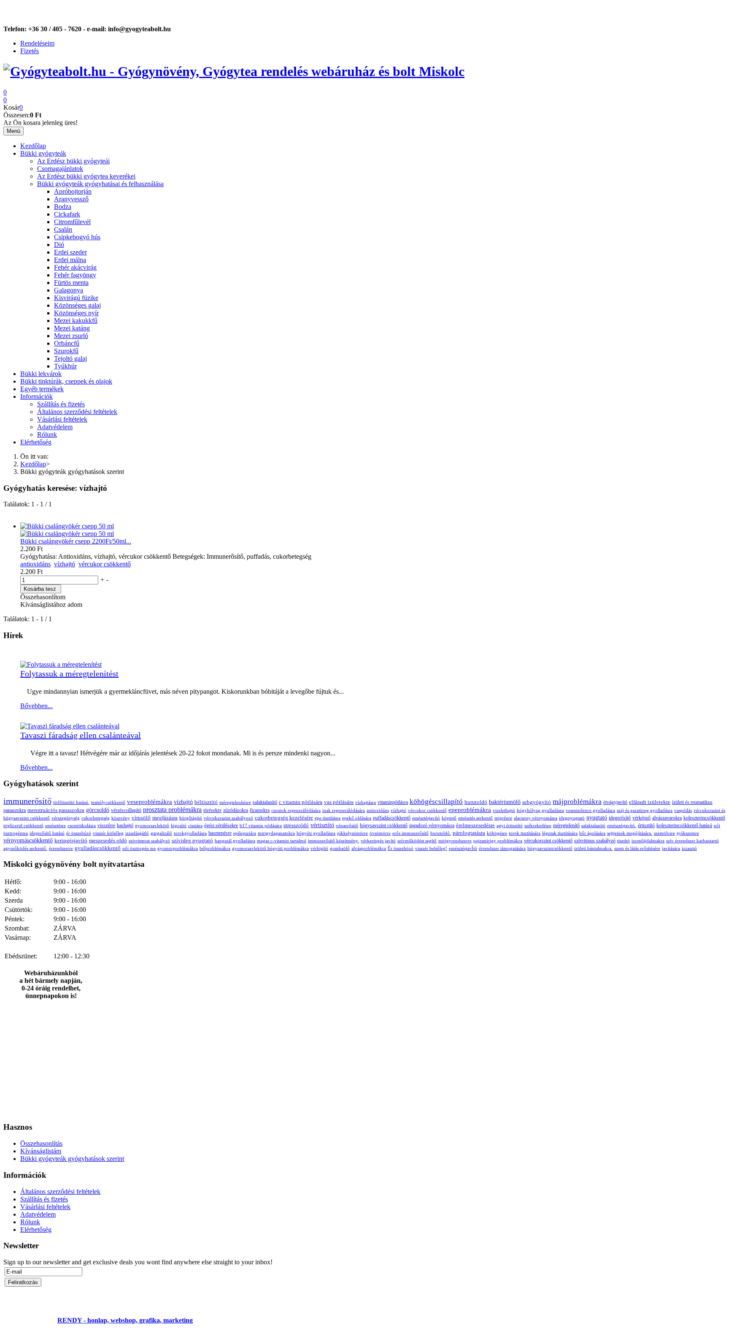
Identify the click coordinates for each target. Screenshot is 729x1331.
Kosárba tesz (40, 589)
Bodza (62, 206)
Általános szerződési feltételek (77, 411)
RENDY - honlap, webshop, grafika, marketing (125, 1320)
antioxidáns (35, 564)
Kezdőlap (33, 145)
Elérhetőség (35, 442)
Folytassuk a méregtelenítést (69, 673)
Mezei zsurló (71, 335)
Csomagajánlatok (60, 168)
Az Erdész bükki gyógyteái (73, 161)
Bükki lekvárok (41, 373)
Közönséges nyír (76, 313)
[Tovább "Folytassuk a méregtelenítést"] (61, 664)
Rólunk (47, 434)
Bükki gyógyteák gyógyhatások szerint (72, 1158)
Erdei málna (70, 259)
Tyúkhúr (65, 366)
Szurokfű (66, 350)
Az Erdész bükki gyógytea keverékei (86, 176)
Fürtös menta (71, 282)
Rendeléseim (37, 43)
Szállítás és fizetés (61, 404)
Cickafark (67, 214)
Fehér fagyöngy (75, 275)
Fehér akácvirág (75, 267)
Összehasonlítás (41, 1143)
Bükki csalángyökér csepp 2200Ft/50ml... (75, 541)
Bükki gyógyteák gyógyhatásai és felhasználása (100, 183)
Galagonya (68, 290)
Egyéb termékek (42, 388)
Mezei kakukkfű (75, 320)
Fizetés (29, 50)
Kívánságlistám (40, 1151)
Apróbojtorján (73, 191)
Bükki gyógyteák (43, 153)
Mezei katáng (72, 328)
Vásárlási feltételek (62, 419)
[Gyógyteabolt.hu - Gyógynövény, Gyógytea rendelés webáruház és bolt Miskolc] (233, 71)
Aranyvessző (71, 199)
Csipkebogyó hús (77, 237)
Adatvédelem (55, 426)
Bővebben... (36, 705)
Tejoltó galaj (70, 358)
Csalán (63, 229)
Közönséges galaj (77, 305)
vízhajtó (64, 564)
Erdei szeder (70, 252)
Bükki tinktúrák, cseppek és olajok (66, 381)
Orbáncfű (66, 343)
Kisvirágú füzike (76, 297)
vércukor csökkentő (104, 564)
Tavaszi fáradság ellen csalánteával (80, 735)
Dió (59, 244)
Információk (36, 396)
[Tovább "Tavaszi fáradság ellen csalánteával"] (69, 726)
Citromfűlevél (72, 221)
